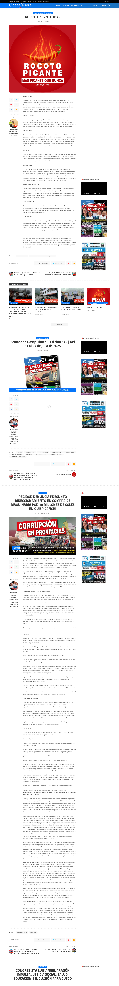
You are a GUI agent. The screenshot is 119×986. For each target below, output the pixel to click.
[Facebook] (103, 1)
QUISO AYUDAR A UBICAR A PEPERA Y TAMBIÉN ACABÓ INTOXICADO (13, 132)
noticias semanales (17, 454)
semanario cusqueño (56, 454)
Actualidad (14, 303)
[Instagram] (105, 1)
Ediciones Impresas (42, 338)
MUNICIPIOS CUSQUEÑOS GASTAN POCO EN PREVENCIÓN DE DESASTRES (46, 309)
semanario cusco (41, 454)
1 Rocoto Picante (38, 13)
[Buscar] (109, 5)
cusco (20, 452)
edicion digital (30, 452)
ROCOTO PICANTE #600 (94, 307)
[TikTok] (109, 1)
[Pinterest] (11, 105)
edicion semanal (56, 452)
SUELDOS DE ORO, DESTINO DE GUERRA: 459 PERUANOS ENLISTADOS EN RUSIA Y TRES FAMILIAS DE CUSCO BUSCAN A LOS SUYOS (20, 311)
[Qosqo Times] (20, 5)
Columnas (49, 13)
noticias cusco (22, 256)
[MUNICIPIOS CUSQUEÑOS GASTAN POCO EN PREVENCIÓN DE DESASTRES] (46, 296)
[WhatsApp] (107, 1)
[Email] (16, 110)
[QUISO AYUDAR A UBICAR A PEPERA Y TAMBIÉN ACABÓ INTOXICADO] (13, 123)
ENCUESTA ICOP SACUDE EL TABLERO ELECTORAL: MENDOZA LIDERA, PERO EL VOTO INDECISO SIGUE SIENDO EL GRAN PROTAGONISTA (13, 436)
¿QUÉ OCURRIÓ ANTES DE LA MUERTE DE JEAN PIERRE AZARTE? (72, 308)
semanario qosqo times (47, 256)
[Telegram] (11, 110)
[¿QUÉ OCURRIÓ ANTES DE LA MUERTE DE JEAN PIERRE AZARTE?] (72, 296)
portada (33, 256)
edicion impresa (43, 452)
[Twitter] (16, 100)
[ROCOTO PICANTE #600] (98, 296)
